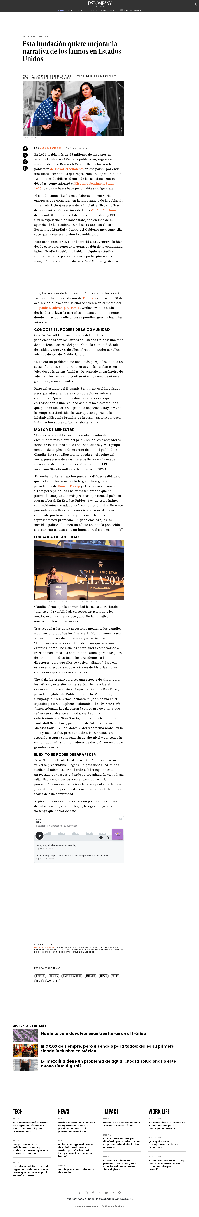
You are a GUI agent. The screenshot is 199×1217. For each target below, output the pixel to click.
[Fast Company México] (100, 4)
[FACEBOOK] (92, 1193)
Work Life (53, 980)
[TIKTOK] (79, 1193)
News (103, 976)
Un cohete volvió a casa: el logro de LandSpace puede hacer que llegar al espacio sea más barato (31, 1171)
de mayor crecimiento (67, 169)
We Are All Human (105, 210)
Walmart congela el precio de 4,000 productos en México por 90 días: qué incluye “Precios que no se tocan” (75, 1150)
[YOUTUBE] (106, 1193)
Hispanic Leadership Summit (56, 308)
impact (111, 1111)
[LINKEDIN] (112, 1193)
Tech (39, 980)
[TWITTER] (99, 1193)
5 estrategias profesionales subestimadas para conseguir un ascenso (166, 1125)
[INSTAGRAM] (86, 1193)
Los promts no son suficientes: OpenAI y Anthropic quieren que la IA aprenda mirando (30, 1149)
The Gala (89, 298)
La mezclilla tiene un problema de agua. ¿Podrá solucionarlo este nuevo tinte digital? (121, 1165)
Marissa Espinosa (50, 148)
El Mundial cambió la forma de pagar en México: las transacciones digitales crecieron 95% (30, 1127)
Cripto (40, 976)
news (63, 1111)
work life (159, 1111)
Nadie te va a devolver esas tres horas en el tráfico (121, 1124)
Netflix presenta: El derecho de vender (76, 1171)
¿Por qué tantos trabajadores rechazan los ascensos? (166, 1144)
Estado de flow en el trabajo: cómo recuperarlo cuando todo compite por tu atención (167, 1165)
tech (18, 1111)
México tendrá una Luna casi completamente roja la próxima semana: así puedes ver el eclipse (77, 1127)
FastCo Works (72, 976)
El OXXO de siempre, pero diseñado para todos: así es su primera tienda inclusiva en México (121, 1143)
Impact (43, 36)
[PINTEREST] (119, 1193)
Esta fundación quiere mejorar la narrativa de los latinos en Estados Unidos (72, 51)
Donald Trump (69, 486)
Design (54, 976)
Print (115, 976)
